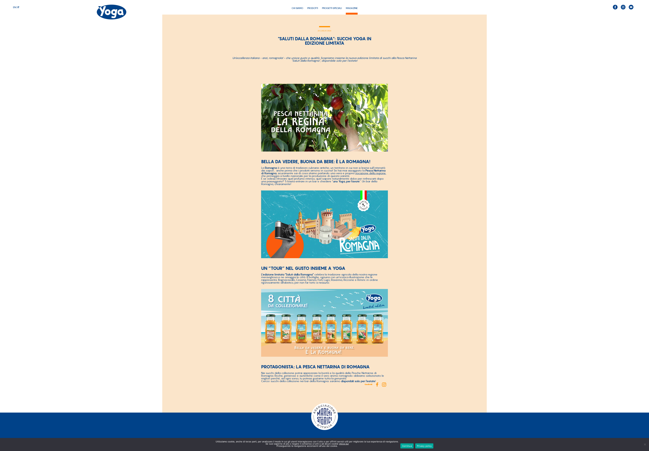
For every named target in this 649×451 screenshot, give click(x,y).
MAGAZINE (352, 8)
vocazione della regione (370, 173)
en (14, 7)
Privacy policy (424, 446)
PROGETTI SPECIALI (332, 8)
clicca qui (344, 443)
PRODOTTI (312, 8)
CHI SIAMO (297, 8)
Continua (407, 446)
